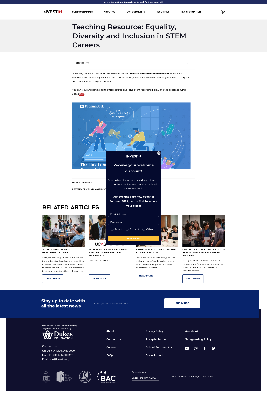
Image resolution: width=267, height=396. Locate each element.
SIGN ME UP (133, 238)
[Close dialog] (158, 153)
